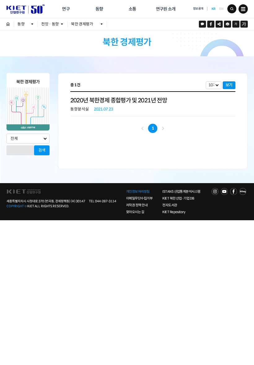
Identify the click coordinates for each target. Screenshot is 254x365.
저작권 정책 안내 (136, 205)
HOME (8, 24)
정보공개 (198, 9)
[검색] (20, 147)
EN (221, 9)
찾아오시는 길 (135, 212)
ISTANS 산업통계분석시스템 (181, 191)
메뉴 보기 (243, 8)
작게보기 (235, 24)
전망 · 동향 (50, 24)
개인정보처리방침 (138, 191)
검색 (231, 8)
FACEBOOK (233, 191)
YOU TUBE (224, 191)
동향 (99, 9)
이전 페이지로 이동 (143, 128)
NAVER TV (215, 191)
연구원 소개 (166, 9)
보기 (229, 85)
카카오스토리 (202, 24)
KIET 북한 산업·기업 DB (178, 198)
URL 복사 (219, 24)
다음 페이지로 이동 (162, 128)
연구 (66, 9)
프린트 (227, 24)
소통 (132, 9)
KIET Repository (173, 212)
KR (214, 9)
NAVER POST (242, 191)
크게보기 (243, 24)
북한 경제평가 (82, 24)
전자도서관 (169, 205)
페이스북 (210, 24)
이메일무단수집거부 (139, 198)
